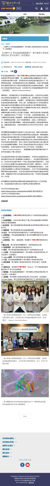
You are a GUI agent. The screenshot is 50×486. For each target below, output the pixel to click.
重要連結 (42, 14)
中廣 (5, 260)
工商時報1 (6, 235)
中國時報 (6, 230)
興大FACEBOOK (22, 465)
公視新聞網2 (7, 220)
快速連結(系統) (8, 442)
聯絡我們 (31, 482)
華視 (5, 250)
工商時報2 (6, 240)
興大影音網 (27, 465)
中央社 (4, 232)
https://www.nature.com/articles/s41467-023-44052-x (21, 196)
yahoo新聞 (7, 257)
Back (25, 416)
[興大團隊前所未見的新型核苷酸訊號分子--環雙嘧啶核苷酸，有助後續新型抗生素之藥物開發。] (25, 383)
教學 (25, 14)
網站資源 (5, 449)
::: (33, 4)
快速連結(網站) (8, 438)
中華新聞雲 (7, 247)
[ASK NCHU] (8, 8)
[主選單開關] (47, 8)
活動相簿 (4, 201)
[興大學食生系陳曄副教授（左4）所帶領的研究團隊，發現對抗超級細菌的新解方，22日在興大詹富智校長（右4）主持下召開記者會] (25, 340)
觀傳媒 (5, 272)
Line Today (7, 279)
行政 (8, 14)
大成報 (5, 252)
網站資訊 (5, 453)
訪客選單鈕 (42, 8)
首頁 (2, 44)
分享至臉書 (15, 71)
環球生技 (6, 267)
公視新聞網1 (7, 215)
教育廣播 (6, 262)
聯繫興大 (5, 456)
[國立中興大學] (10, 3)
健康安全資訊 (7, 446)
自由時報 (6, 225)
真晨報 (5, 277)
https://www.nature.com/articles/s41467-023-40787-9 (21, 191)
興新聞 (8, 44)
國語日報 (6, 245)
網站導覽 (39, 4)
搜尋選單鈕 (36, 8)
